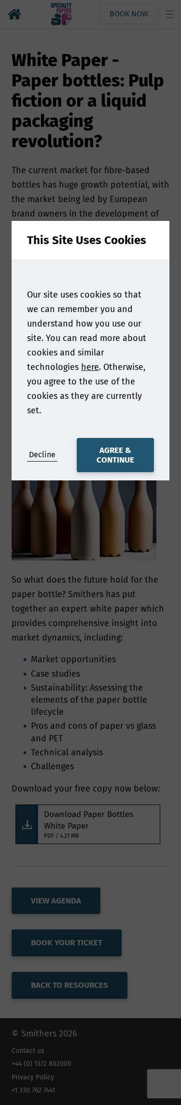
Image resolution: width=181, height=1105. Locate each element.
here (90, 367)
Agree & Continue (115, 455)
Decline (42, 454)
